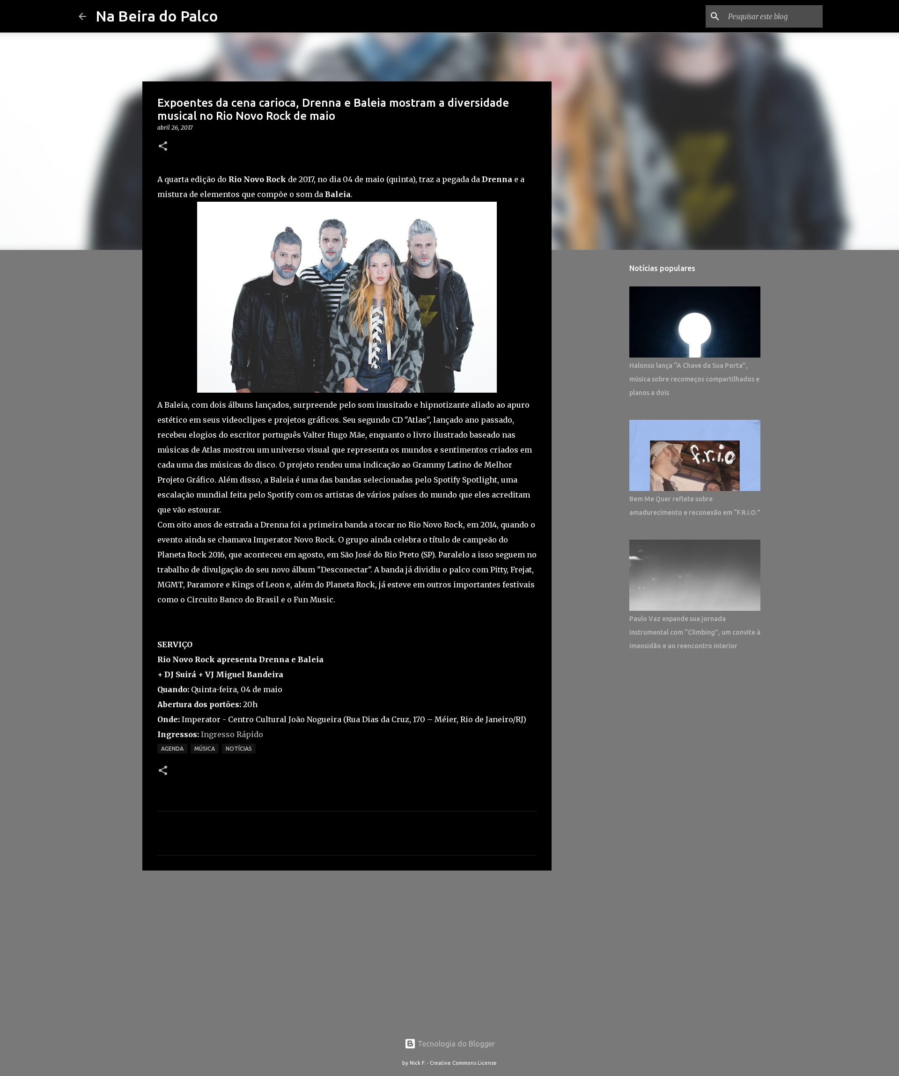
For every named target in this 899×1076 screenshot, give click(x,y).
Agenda (172, 749)
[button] (163, 146)
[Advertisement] (347, 950)
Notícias (239, 749)
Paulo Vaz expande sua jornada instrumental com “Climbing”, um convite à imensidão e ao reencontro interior (694, 632)
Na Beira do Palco (157, 15)
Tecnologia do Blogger (455, 1043)
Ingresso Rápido (232, 734)
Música (204, 749)
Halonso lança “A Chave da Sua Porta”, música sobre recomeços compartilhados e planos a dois (694, 379)
